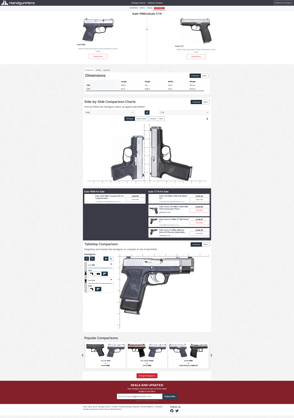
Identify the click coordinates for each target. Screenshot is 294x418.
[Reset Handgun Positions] (92, 259)
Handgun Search (138, 3)
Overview (133, 8)
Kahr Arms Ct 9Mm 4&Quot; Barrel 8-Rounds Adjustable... (172, 231)
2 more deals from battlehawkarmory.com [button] (171, 201)
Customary (195, 76)
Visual (149, 8)
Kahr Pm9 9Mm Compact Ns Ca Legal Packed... (109, 197)
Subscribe (169, 396)
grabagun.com (164, 235)
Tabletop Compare (155, 3)
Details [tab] (98, 70)
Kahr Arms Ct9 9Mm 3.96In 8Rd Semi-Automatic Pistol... (173, 207)
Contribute (158, 407)
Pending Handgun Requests (129, 407)
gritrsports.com (165, 212)
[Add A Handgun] (86, 259)
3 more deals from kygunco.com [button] (168, 225)
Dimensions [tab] (89, 70)
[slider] (112, 268)
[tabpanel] (147, 82)
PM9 (88, 85)
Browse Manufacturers (113, 409)
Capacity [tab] (106, 70)
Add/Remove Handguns (283, 3)
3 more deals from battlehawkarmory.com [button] (107, 201)
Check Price (98, 56)
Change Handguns (146, 376)
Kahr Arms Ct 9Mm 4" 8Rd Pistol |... (174, 220)
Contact (115, 407)
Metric (204, 76)
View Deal (135, 199)
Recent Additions (147, 407)
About (95, 407)
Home (85, 407)
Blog (90, 407)
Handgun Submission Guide (93, 409)
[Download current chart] (207, 119)
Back (161, 119)
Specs (142, 8)
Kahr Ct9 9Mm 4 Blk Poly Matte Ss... (173, 197)
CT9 (88, 89)
